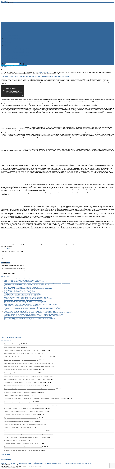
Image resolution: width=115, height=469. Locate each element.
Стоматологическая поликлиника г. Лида (18, 55)
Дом (8, 32)
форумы (89, 463)
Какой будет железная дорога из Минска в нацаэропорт (18, 290)
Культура (9, 25)
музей (64, 463)
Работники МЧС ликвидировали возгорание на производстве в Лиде (22, 280)
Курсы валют (7, 44)
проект (80, 463)
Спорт (8, 31)
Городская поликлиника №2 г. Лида (16, 51)
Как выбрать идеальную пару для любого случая (17, 427)
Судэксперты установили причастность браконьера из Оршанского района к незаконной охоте (29, 302)
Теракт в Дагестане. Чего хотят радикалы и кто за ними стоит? (20, 285)
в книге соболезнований (45, 72)
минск (56, 463)
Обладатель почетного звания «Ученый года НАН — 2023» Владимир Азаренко (25, 301)
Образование (10, 27)
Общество (9, 28)
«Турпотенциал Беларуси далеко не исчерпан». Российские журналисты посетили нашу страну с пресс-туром (33, 314)
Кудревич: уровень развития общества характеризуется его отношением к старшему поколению (29, 311)
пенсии (68, 463)
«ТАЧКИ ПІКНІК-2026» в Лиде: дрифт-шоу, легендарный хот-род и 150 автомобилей (26, 356)
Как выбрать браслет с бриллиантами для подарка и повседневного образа (24, 350)
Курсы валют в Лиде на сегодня (12, 344)
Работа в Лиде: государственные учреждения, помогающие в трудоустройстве (28, 56)
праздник (71, 463)
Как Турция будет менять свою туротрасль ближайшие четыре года (22, 293)
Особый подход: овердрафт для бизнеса (14, 440)
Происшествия (11, 30)
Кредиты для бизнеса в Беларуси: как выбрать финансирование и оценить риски (25, 376)
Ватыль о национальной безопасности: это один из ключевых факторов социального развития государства (32, 307)
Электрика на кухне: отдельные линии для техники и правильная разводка (24, 430)
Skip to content (4, 1)
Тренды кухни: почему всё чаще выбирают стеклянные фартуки (21, 418)
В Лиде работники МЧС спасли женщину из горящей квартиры (21, 287)
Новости (6, 23)
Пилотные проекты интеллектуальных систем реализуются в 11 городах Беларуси (26, 297)
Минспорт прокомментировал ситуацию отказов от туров (19, 291)
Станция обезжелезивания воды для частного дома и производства (22, 424)
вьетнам (53, 463)
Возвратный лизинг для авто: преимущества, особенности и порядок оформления (26, 366)
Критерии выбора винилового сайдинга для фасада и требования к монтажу (24, 382)
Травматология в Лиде (13, 47)
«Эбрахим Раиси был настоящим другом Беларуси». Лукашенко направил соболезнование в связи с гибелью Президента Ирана (35, 76)
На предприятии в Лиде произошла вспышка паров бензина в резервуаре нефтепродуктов (28, 288)
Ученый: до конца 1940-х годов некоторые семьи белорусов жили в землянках (25, 319)
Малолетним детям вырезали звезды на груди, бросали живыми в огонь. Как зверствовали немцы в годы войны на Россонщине (38, 312)
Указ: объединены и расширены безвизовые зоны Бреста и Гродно (21, 295)
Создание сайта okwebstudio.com (9, 467)
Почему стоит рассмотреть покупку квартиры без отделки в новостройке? (23, 385)
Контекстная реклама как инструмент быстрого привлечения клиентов (23, 447)
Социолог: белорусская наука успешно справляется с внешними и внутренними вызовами (28, 317)
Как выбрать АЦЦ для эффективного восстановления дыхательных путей (23, 411)
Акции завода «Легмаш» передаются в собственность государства (21, 305)
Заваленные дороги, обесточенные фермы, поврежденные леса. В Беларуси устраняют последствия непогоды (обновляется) (37, 283)
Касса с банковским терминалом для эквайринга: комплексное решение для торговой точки (28, 434)
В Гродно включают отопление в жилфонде (15, 310)
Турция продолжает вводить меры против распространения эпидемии (22, 294)
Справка (6, 45)
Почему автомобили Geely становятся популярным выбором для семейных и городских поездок (29, 389)
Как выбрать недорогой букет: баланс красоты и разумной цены (21, 414)
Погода (6, 41)
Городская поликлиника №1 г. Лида (16, 49)
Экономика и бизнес (12, 35)
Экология (9, 34)
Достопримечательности (13, 58)
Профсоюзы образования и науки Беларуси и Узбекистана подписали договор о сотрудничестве (29, 318)
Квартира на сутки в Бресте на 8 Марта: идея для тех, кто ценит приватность (24, 437)
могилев (59, 463)
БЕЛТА (9, 248)
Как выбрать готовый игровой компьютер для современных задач (21, 450)
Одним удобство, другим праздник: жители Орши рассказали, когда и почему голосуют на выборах (30, 304)
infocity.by (9, 66)
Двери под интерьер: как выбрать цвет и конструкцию (18, 401)
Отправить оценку (5, 262)
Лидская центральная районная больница (18, 48)
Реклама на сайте (8, 61)
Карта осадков (7, 42)
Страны (9, 59)
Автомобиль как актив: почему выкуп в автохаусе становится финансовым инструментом (28, 405)
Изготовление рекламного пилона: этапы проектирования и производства (24, 408)
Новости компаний (12, 37)
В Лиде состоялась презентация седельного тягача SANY (19, 421)
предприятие (76, 463)
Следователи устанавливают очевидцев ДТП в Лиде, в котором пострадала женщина (26, 284)
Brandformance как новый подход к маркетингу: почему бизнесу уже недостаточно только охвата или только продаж (35, 398)
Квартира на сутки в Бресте (11, 337)
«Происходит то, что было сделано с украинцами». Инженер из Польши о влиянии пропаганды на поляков (32, 315)
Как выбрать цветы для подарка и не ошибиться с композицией (21, 392)
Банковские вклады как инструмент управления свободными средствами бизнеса (25, 363)
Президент (12, 65)
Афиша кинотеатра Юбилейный (12, 38)
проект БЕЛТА (84, 463)
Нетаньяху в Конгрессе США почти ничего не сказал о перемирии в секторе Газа (25, 281)
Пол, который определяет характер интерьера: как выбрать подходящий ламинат (25, 379)
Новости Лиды (5, 65)
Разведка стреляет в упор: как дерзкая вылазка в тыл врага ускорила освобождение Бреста (28, 298)
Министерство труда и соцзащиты (17, 463)
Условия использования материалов (31, 466)
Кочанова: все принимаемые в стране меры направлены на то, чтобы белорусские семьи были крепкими (32, 308)
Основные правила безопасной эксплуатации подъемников (20, 373)
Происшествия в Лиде (21, 65)
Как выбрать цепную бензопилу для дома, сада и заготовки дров (21, 360)
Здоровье (9, 24)
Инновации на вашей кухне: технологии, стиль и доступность (20, 353)
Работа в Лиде (7, 40)
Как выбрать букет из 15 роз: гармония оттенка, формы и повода (21, 443)
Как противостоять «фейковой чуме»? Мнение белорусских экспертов (22, 278)
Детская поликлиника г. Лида (15, 54)
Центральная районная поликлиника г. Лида (19, 52)
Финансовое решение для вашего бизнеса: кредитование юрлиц (21, 369)
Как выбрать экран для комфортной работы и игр (17, 395)
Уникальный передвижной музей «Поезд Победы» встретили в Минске (23, 300)
